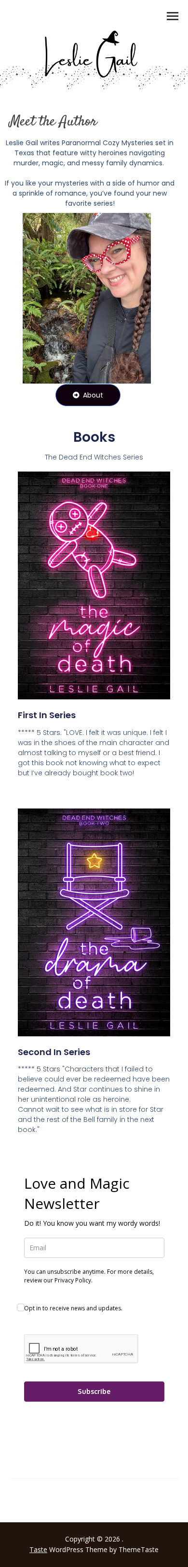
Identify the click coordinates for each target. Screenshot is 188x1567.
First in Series (47, 715)
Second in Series (54, 1052)
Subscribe (94, 1391)
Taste (38, 1549)
